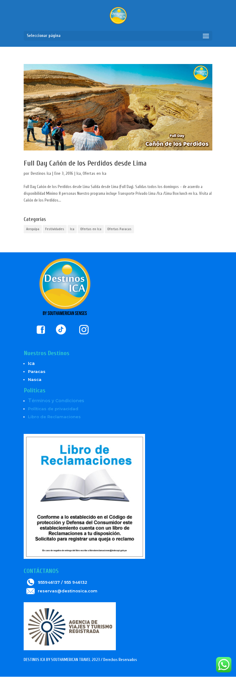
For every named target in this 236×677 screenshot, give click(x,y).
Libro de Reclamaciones (54, 416)
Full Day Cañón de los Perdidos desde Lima (85, 163)
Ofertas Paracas (119, 229)
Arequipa (32, 229)
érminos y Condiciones (56, 400)
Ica (79, 173)
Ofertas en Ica (94, 173)
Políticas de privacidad (53, 408)
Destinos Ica (41, 173)
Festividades (54, 229)
